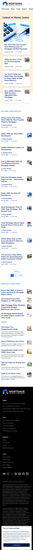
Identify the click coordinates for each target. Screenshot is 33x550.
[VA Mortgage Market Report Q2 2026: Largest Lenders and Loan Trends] (29, 316)
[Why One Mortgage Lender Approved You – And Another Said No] (29, 181)
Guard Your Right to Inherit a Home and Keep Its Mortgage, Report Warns (12, 292)
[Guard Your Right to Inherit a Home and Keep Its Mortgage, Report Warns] (29, 292)
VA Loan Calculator (8, 423)
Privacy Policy (6, 457)
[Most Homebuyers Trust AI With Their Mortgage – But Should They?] (29, 211)
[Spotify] (15, 474)
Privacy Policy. (16, 540)
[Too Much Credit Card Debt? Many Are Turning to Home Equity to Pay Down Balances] (16, 78)
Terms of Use (6, 460)
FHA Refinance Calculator (10, 431)
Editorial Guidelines (8, 448)
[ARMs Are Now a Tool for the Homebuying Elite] (16, 63)
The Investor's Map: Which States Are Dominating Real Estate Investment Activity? (12, 257)
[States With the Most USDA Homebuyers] (29, 137)
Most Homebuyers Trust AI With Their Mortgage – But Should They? (11, 209)
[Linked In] (27, 474)
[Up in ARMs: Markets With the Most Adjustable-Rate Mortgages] (16, 95)
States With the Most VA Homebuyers (10, 194)
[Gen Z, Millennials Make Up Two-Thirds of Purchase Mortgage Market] (29, 165)
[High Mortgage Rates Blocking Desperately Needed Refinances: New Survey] (29, 307)
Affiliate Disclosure (8, 462)
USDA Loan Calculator (9, 428)
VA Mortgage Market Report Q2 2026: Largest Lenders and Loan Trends (12, 315)
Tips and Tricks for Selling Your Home (13, 411)
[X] (11, 474)
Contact (5, 445)
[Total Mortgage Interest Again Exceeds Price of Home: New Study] (29, 227)
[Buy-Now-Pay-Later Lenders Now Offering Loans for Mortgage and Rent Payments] (16, 38)
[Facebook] (23, 474)
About (4, 440)
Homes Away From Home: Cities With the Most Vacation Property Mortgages (12, 120)
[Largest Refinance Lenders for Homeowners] (29, 151)
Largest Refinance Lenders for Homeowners (12, 148)
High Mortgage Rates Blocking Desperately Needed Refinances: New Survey (13, 307)
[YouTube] (4, 474)
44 (21, 275)
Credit (18, 9)
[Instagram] (8, 474)
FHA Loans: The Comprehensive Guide (14, 403)
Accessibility (6, 465)
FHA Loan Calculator (9, 426)
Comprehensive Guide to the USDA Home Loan (16, 409)
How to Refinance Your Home (11, 406)
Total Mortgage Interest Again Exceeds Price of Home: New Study (12, 225)
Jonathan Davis (7, 153)
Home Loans (5, 9)
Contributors (6, 443)
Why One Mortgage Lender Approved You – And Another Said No (12, 179)
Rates (12, 9)
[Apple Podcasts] (19, 474)
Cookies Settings (7, 467)
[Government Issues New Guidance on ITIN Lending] (29, 300)
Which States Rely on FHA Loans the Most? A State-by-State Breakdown (12, 241)
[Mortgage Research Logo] (14, 392)
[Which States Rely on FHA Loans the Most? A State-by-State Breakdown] (29, 243)
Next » (16, 271)
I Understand (16, 545)
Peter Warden (7, 169)
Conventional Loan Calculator (11, 420)
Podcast (24, 9)
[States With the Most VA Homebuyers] (29, 196)
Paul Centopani (7, 125)
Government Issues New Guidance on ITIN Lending (11, 300)
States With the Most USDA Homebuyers (12, 135)
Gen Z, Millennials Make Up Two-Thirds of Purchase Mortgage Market (11, 163)
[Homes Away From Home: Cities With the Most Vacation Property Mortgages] (29, 122)
